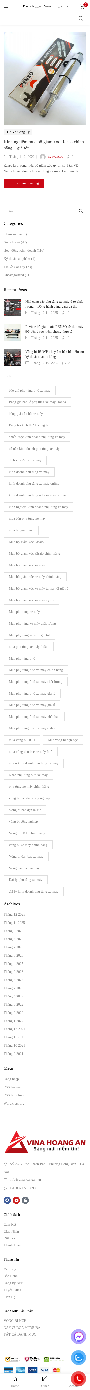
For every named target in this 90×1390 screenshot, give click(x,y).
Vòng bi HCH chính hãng (27, 833)
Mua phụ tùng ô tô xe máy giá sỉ (32, 705)
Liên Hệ (9, 1297)
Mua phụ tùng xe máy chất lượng (32, 623)
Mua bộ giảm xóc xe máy (27, 565)
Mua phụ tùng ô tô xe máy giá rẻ (32, 693)
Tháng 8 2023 (14, 980)
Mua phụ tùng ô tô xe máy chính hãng (36, 670)
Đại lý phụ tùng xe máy (25, 880)
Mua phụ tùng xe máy (24, 612)
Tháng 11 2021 (14, 1037)
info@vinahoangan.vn (25, 1179)
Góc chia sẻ (12, 242)
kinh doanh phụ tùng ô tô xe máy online (37, 495)
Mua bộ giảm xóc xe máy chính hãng (35, 577)
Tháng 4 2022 (14, 996)
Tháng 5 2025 (14, 955)
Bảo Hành (11, 1276)
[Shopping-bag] (25, 1200)
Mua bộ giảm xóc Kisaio (26, 542)
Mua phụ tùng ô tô (22, 658)
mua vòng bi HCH (22, 740)
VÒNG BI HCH (15, 1321)
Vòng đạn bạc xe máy (24, 868)
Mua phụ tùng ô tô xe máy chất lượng (35, 682)
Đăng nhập (11, 1079)
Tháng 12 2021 (14, 1029)
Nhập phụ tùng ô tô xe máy (28, 775)
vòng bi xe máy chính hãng (28, 845)
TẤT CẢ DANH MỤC (20, 1334)
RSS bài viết (13, 1087)
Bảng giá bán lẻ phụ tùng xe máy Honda (37, 402)
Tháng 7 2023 (14, 988)
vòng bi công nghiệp (23, 821)
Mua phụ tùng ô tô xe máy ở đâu (32, 728)
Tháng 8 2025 (14, 939)
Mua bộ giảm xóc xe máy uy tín (31, 600)
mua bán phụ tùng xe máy (27, 518)
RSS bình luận (14, 1095)
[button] (82, 6)
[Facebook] (7, 1200)
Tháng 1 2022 (14, 1021)
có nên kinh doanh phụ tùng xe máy (34, 449)
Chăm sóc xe (13, 234)
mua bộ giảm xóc (21, 530)
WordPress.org (14, 1103)
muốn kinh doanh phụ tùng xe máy (33, 763)
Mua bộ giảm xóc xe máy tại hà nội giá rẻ (38, 588)
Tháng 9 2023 (14, 972)
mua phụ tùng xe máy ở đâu (28, 647)
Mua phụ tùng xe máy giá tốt (29, 635)
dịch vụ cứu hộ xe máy (25, 460)
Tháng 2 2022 (14, 1013)
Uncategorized (14, 275)
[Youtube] (16, 1200)
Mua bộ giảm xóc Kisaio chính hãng (34, 553)
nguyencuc (55, 156)
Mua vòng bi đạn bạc (63, 740)
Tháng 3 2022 (14, 1004)
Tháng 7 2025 (14, 947)
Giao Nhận (11, 1231)
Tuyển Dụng (13, 1290)
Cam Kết (10, 1224)
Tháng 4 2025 (14, 964)
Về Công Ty (12, 1269)
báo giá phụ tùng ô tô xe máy (29, 390)
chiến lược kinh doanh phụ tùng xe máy (37, 437)
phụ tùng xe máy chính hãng (29, 786)
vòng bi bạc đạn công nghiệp (29, 798)
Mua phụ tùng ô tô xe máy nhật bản (34, 717)
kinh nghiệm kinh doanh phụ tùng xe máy (38, 507)
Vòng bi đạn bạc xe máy (26, 856)
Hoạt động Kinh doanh (20, 250)
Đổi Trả (9, 1238)
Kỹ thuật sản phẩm (17, 259)
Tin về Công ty (18, 132)
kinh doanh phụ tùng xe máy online (34, 483)
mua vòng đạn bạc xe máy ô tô (30, 752)
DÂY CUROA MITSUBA (22, 1328)
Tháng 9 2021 (14, 1054)
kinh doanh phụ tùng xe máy (29, 472)
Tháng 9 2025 (14, 931)
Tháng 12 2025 (14, 914)
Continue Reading (26, 183)
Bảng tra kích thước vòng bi (29, 425)
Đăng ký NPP (13, 1283)
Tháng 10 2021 (14, 1045)
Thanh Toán (12, 1245)
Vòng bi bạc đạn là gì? (25, 810)
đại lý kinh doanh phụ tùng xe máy (33, 891)
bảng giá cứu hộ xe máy (26, 414)
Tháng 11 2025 (14, 923)
